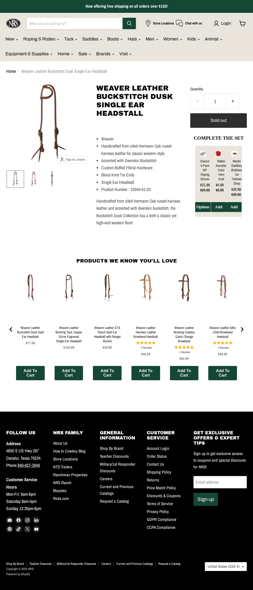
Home (64, 53)
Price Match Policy (161, 488)
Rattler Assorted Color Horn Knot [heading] (221, 170)
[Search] (129, 23)
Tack (69, 39)
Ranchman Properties (70, 474)
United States (223, 566)
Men (150, 39)
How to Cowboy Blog (69, 451)
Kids (192, 39)
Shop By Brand (111, 448)
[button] (223, 23)
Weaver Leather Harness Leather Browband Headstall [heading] (145, 332)
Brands (103, 53)
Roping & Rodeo (39, 39)
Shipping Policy (159, 472)
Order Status (157, 456)
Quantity (196, 89)
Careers (106, 478)
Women (171, 39)
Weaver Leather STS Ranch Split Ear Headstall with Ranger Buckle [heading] (107, 334)
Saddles (90, 39)
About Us (60, 443)
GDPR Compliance (161, 519)
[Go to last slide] (11, 329)
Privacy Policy (158, 511)
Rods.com (61, 498)
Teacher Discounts (114, 456)
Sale (83, 53)
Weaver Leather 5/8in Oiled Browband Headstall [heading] (223, 332)
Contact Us (155, 464)
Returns (153, 480)
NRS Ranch (62, 482)
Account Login (158, 448)
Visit (124, 53)
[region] (218, 185)
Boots (113, 39)
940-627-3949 (29, 465)
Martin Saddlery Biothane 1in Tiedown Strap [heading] (236, 172)
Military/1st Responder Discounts (76, 564)
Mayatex (59, 490)
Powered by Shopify (18, 574)
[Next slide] (242, 329)
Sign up (205, 499)
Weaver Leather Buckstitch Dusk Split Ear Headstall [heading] (30, 332)
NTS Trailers (62, 467)
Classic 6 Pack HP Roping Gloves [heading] (205, 170)
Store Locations (65, 459)
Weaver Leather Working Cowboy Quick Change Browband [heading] (184, 334)
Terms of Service (160, 503)
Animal (212, 39)
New (10, 39)
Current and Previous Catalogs (134, 564)
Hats (133, 39)
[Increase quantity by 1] (233, 101)
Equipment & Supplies (27, 53)
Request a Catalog (114, 501)
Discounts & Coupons (164, 495)
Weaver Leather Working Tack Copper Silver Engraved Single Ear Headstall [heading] (68, 334)
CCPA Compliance (161, 527)
